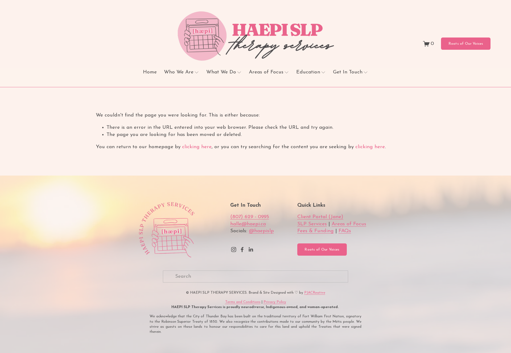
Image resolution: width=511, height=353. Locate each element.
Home (150, 72)
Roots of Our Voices (465, 43)
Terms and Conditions (243, 302)
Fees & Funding (315, 231)
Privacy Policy (274, 302)
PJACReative (314, 292)
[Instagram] (233, 249)
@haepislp (261, 231)
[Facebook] (242, 249)
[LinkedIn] (250, 249)
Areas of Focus (349, 224)
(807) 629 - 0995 (249, 216)
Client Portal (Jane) (320, 216)
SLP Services (312, 224)
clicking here (197, 146)
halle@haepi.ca (248, 224)
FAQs (345, 231)
